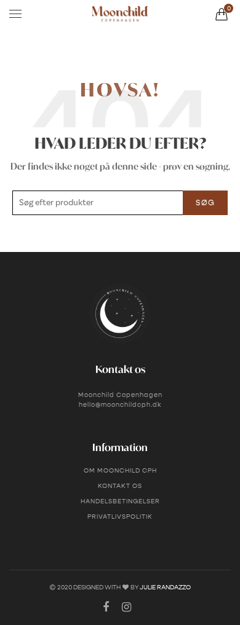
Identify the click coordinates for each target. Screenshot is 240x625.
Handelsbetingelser (120, 501)
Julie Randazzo (165, 587)
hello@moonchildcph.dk (120, 405)
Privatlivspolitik (120, 517)
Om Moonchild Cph (120, 470)
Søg (205, 202)
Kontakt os (120, 486)
